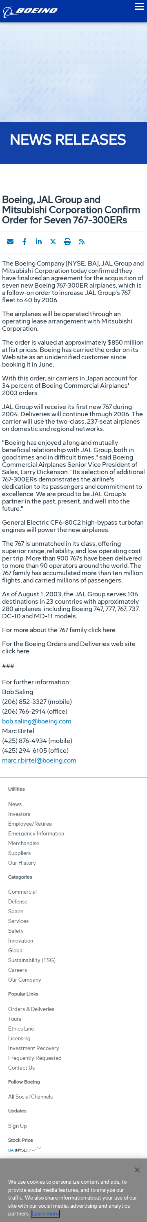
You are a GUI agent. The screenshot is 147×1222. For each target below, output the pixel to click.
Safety (16, 931)
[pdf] (96, 241)
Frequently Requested (35, 1058)
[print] (67, 241)
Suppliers (19, 853)
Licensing (19, 1038)
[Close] (137, 1170)
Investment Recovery (33, 1048)
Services (18, 921)
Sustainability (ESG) (32, 960)
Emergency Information (36, 834)
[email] (10, 241)
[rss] (82, 241)
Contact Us (21, 1068)
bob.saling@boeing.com (36, 721)
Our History (22, 863)
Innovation (20, 941)
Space (15, 911)
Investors (19, 814)
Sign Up (17, 1126)
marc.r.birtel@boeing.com (39, 760)
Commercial (22, 892)
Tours (14, 1019)
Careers (17, 970)
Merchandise (23, 843)
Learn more (45, 1214)
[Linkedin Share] (39, 241)
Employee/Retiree (30, 824)
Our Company (24, 980)
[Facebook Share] (24, 241)
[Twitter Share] (53, 241)
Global (16, 950)
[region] (73, 1190)
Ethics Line (21, 1029)
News (15, 804)
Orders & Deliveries (31, 1009)
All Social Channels (30, 1097)
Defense (17, 902)
